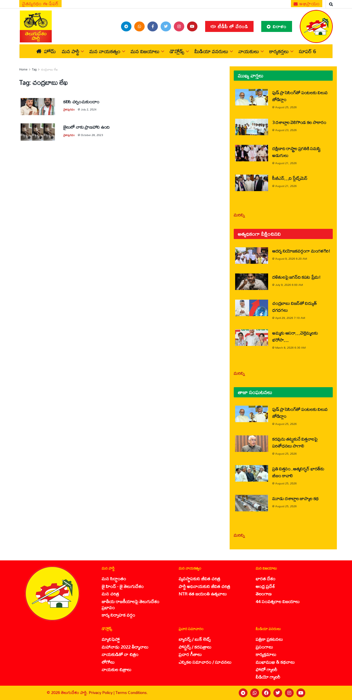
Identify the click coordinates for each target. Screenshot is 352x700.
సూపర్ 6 (307, 51)
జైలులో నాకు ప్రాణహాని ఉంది (86, 126)
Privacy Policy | (102, 692)
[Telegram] (243, 692)
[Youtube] (300, 692)
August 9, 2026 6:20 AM (291, 258)
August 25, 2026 (286, 107)
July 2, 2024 (89, 109)
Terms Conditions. (132, 692)
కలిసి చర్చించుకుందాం (81, 101)
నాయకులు (248, 51)
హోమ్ (50, 51)
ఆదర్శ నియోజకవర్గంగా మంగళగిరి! (301, 250)
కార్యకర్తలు (279, 51)
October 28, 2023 (92, 135)
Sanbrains (340, 693)
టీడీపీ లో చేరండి (232, 26)
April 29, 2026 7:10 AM (290, 318)
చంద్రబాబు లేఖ (49, 69)
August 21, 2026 (286, 163)
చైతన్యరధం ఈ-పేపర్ (40, 3)
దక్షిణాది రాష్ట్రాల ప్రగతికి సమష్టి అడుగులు (296, 152)
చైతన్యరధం (69, 109)
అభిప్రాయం (309, 3)
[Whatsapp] (254, 692)
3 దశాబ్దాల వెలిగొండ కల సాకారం (299, 122)
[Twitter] (277, 692)
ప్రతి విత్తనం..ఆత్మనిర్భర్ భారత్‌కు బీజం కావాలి (298, 472)
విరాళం (279, 26)
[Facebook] (266, 692)
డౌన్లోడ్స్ (177, 51)
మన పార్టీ (70, 51)
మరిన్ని (239, 214)
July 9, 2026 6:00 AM (289, 284)
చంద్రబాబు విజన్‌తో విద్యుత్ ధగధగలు (294, 306)
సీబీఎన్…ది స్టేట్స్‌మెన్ (289, 178)
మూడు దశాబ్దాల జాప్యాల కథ (295, 498)
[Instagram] (289, 692)
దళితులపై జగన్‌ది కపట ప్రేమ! (296, 276)
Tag (34, 69)
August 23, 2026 (286, 130)
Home (23, 69)
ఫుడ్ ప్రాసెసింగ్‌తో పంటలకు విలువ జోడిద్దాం (300, 96)
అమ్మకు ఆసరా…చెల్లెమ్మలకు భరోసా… (295, 336)
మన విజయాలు (145, 51)
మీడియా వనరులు (211, 51)
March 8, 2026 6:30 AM (290, 347)
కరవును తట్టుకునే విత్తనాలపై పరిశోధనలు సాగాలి (295, 442)
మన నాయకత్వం (104, 51)
